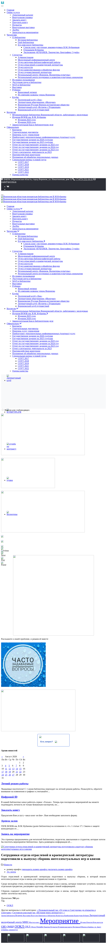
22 (20, 772)
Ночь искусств (98, 922)
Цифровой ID (9, 796)
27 (13, 775)
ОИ (3, 926)
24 (3, 775)
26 (10, 775)
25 (6, 775)
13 (13, 769)
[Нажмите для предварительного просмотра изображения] (53, 849)
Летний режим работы (14, 783)
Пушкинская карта (65, 927)
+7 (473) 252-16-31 (84, 179)
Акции (4, 915)
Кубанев (86, 916)
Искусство (35, 916)
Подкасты (54, 927)
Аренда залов (9, 820)
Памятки (47, 927)
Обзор (33, 927)
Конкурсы (60, 915)
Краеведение (78, 916)
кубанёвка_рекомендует (9, 930)
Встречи (19, 915)
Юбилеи (83, 927)
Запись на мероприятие (15, 834)
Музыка (83, 922)
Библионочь (11, 916)
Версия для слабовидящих (17, 410)
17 (3, 772)
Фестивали (76, 927)
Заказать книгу (10, 810)
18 (6, 772)
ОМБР (10, 926)
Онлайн (40, 927)
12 (10, 769)
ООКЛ (10, 905)
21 (17, 772)
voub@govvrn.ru (8, 182)
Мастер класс (34, 922)
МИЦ (25, 922)
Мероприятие (60, 920)
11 (6, 769)
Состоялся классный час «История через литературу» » (38, 912)
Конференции (69, 916)
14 (17, 769)
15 (20, 769)
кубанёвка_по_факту (94, 927)
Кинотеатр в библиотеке (47, 916)
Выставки (27, 915)
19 (10, 772)
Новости (8, 864)
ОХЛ (28, 926)
